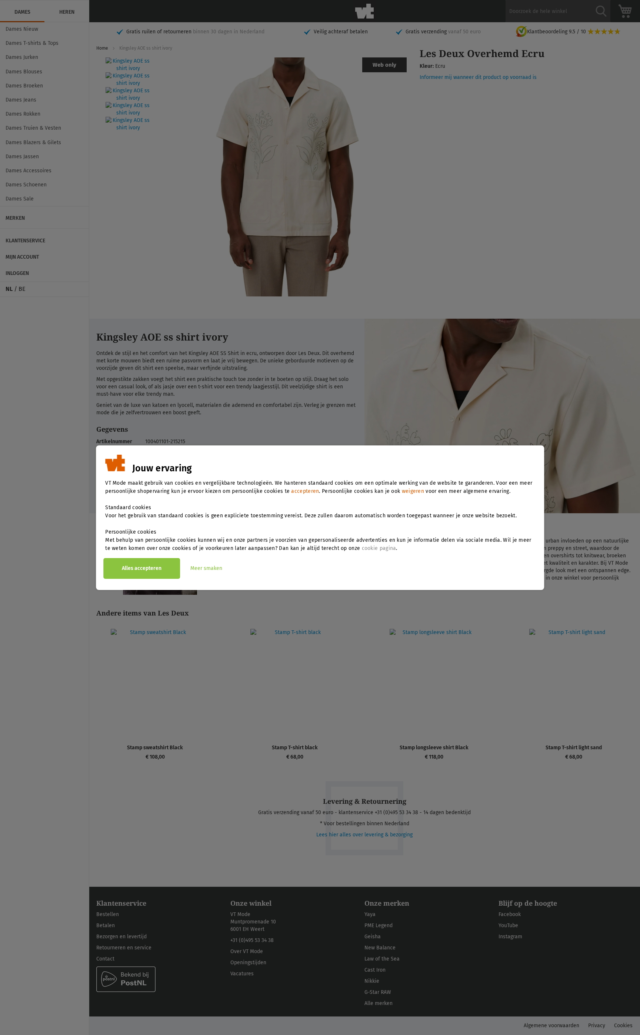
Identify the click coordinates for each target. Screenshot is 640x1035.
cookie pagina (379, 548)
